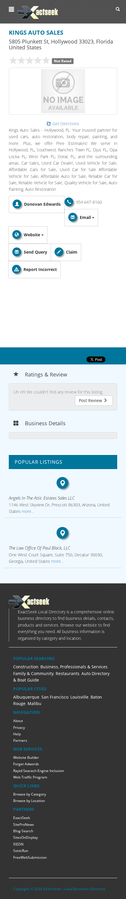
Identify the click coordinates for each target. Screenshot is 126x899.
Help (17, 733)
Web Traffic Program (30, 777)
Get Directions (65, 123)
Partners (20, 740)
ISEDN (18, 844)
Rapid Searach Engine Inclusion (38, 770)
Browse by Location (29, 800)
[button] (12, 9)
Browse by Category (29, 794)
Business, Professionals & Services (74, 666)
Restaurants (67, 673)
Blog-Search (23, 830)
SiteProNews (23, 824)
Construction (25, 666)
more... (27, 511)
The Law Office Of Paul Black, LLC (39, 548)
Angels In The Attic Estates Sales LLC (42, 498)
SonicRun (20, 850)
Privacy (19, 727)
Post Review (91, 400)
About (18, 720)
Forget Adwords (26, 763)
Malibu (34, 703)
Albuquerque (26, 697)
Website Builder (26, 757)
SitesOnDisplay (25, 837)
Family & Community (33, 673)
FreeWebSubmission (30, 857)
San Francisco (54, 697)
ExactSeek (21, 817)
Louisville (79, 697)
